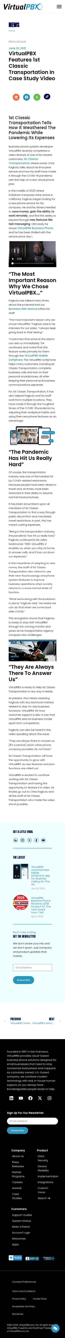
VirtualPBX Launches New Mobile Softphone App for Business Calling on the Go (40, 875)
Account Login (21, 1232)
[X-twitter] (40, 1098)
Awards (17, 1188)
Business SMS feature (23, 309)
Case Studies (17, 1196)
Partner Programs (18, 1174)
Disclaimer (17, 1314)
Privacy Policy (19, 1298)
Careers (17, 1182)
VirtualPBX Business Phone (35, 228)
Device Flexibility (43, 1168)
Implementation (47, 1176)
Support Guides (22, 1215)
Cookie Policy (40, 1298)
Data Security (43, 1158)
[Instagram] (49, 1098)
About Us (18, 1156)
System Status (21, 1221)
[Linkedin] (11, 1098)
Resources (19, 1238)
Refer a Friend (21, 1227)
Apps (15, 1244)
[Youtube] (20, 1098)
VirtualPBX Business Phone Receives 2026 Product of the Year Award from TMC (41, 905)
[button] (59, 6)
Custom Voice (43, 1190)
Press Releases (18, 1164)
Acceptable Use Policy (23, 1306)
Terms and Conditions (23, 1291)
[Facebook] (36, 840)
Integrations (45, 1182)
